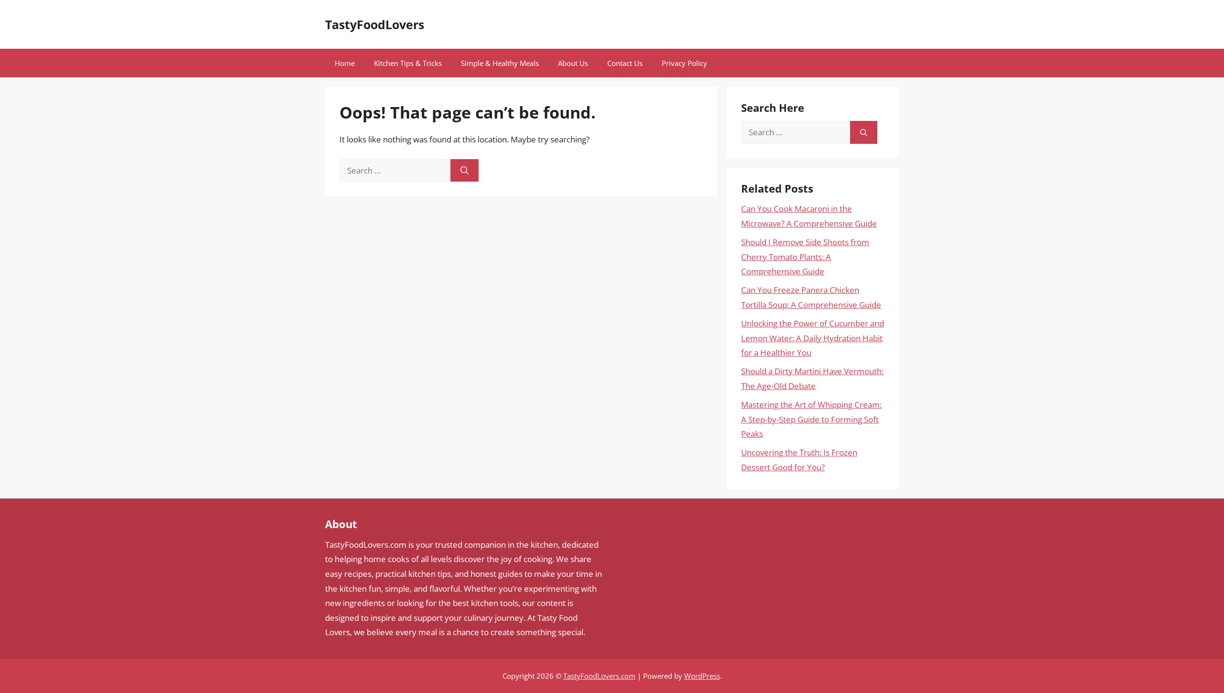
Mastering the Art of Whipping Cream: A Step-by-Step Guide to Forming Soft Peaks (811, 419)
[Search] (464, 170)
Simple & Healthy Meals (500, 63)
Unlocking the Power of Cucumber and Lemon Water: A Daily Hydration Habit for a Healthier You (812, 338)
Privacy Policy (684, 63)
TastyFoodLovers (374, 24)
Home (345, 63)
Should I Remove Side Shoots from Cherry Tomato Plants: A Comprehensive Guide (805, 257)
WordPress (702, 676)
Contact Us (625, 63)
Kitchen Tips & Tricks (408, 63)
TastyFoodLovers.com (599, 676)
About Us (573, 63)
